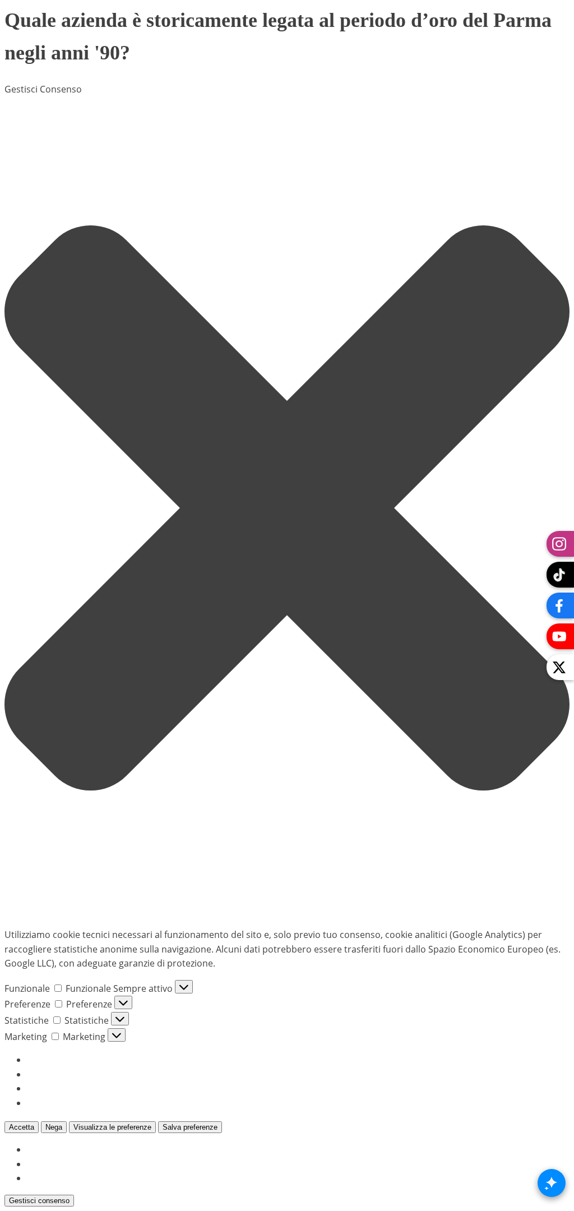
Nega (53, 1127)
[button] (287, 508)
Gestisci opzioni (60, 1059)
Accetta (21, 1127)
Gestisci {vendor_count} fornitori (96, 1088)
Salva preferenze (190, 1127)
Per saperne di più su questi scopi (98, 1103)
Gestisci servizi (58, 1074)
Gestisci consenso (39, 1200)
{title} (38, 1149)
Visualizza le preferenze (112, 1127)
